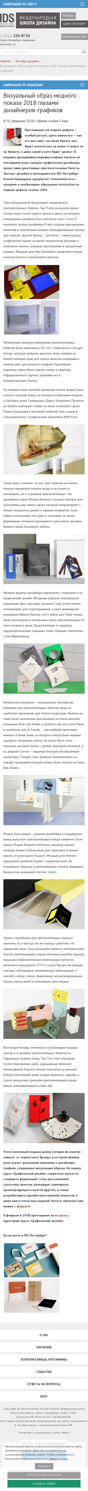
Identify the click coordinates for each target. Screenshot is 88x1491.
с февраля (22, 1206)
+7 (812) (15, 35)
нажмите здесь (58, 1458)
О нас (43, 1335)
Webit (65, 1432)
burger (82, 85)
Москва (68, 15)
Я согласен (44, 1466)
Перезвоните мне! (74, 36)
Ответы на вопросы (43, 1384)
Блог (44, 1396)
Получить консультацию (44, 1474)
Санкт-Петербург (74, 23)
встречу (61, 1215)
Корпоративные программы (44, 1359)
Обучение (44, 1347)
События (43, 1372)
